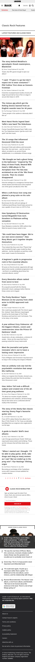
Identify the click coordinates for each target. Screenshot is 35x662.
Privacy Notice (24, 508)
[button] (2, 5)
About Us (5, 614)
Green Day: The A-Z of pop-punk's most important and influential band (18, 563)
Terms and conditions (9, 622)
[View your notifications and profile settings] (19, 5)
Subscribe (25, 5)
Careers (4, 638)
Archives (28, 478)
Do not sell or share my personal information (16, 646)
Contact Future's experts (9, 618)
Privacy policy (6, 626)
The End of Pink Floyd (19, 10)
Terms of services (22, 507)
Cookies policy (6, 630)
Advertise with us (7, 642)
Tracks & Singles (5, 38)
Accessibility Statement (9, 634)
